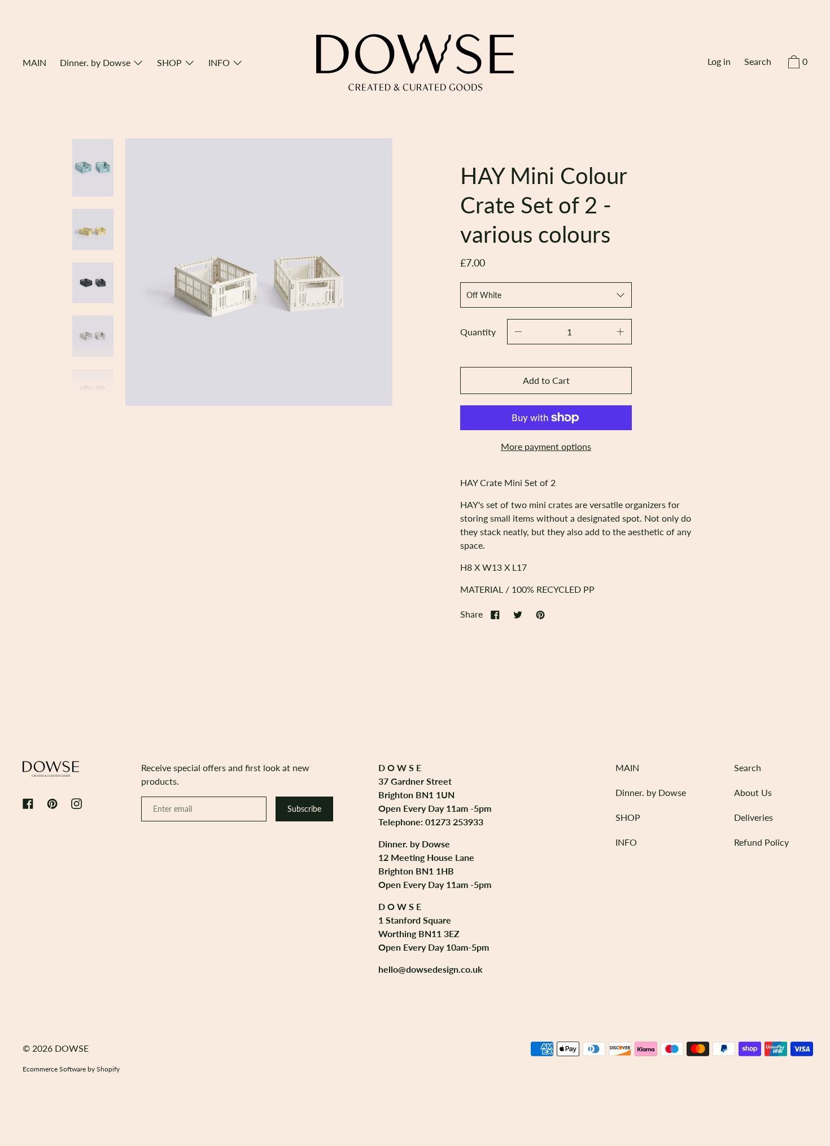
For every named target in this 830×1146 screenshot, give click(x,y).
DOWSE (72, 1048)
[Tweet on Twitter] (518, 614)
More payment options (546, 446)
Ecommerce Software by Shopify (71, 1069)
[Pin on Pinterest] (540, 614)
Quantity (478, 331)
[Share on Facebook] (495, 614)
